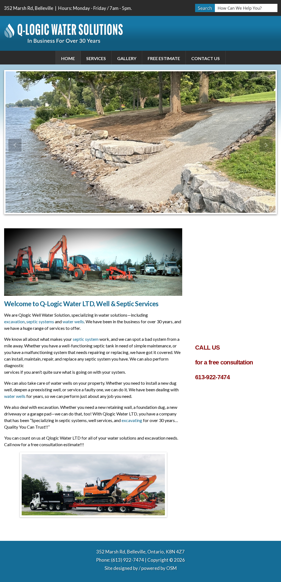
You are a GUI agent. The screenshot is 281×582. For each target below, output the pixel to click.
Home (68, 58)
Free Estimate (164, 58)
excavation (14, 321)
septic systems (40, 321)
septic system (86, 339)
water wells (73, 321)
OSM (171, 568)
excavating (132, 420)
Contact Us (205, 58)
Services (96, 58)
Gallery (126, 58)
